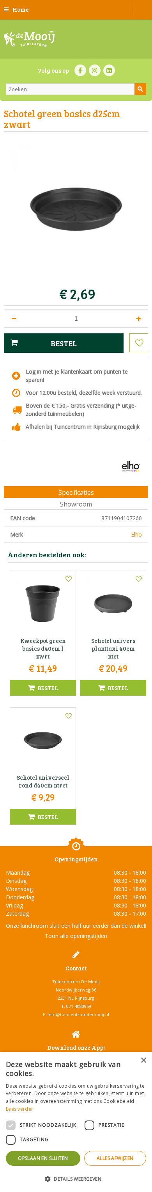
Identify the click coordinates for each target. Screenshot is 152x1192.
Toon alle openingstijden (76, 936)
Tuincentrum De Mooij (76, 981)
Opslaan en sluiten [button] (43, 1158)
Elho (136, 534)
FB (80, 70)
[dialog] (76, 1122)
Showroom (76, 504)
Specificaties (76, 492)
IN (95, 70)
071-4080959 (78, 1006)
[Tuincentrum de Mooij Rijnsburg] (29, 39)
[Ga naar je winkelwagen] (142, 10)
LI (109, 70)
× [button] (143, 1060)
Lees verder (19, 1109)
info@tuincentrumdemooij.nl (78, 1014)
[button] (76, 1178)
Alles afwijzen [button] (115, 1158)
